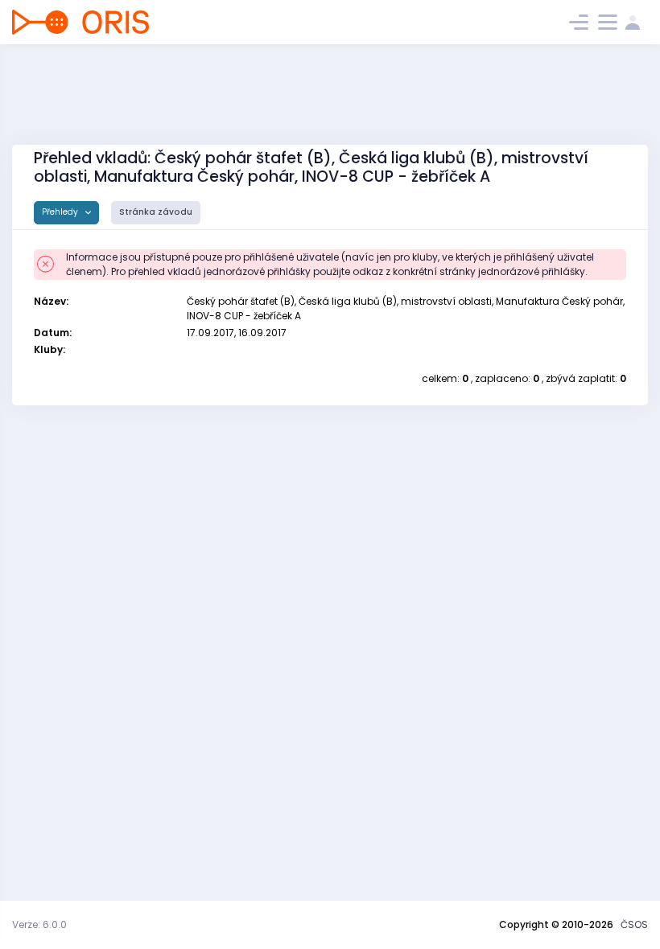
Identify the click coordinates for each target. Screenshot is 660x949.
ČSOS (634, 924)
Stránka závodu (155, 212)
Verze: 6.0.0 (39, 924)
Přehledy (61, 212)
